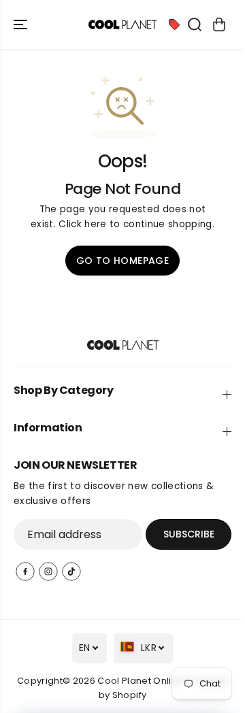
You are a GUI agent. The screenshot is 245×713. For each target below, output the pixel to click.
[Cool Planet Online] (122, 24)
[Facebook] (25, 571)
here (95, 224)
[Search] (194, 24)
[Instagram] (48, 571)
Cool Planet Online (140, 680)
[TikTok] (71, 571)
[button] (22, 24)
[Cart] (219, 24)
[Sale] (174, 24)
